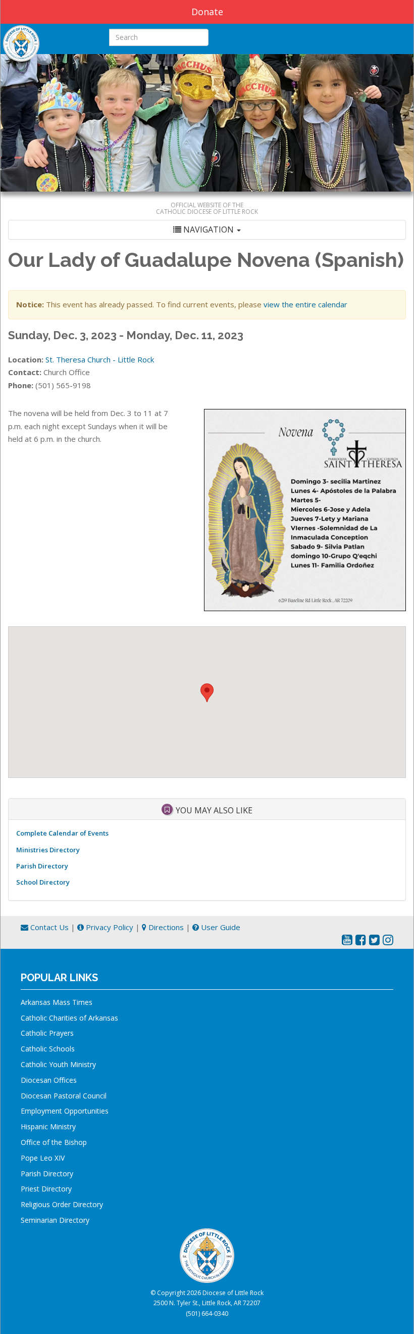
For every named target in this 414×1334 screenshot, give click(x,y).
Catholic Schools (48, 1048)
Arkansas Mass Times (56, 1002)
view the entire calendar (305, 304)
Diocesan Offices (49, 1080)
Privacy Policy (108, 927)
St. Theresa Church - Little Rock (99, 359)
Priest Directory (46, 1188)
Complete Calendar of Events (62, 833)
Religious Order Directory (62, 1204)
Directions (165, 927)
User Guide (219, 927)
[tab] (207, 229)
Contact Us (48, 927)
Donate (207, 12)
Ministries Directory (48, 849)
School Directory (43, 882)
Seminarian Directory (55, 1220)
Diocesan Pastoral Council (64, 1095)
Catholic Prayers (47, 1033)
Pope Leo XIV (43, 1158)
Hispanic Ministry (48, 1126)
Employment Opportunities (65, 1111)
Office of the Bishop (54, 1142)
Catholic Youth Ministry (58, 1064)
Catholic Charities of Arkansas (69, 1018)
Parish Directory (42, 865)
